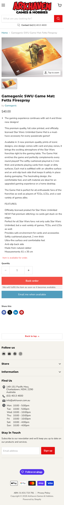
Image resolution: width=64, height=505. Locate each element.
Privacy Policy (44, 492)
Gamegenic (11, 105)
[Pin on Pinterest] (21, 312)
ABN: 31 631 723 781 (24, 492)
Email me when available (32, 294)
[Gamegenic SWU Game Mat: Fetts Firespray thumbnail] (9, 84)
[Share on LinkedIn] (15, 312)
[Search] (58, 18)
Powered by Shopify (32, 499)
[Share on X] (9, 312)
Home (5, 33)
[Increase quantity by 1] (29, 270)
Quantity (6, 263)
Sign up (48, 450)
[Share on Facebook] (4, 312)
